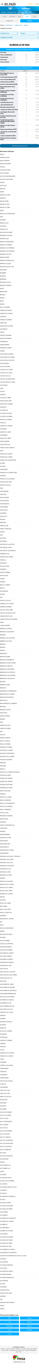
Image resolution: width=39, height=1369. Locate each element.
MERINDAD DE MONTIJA (6, 666)
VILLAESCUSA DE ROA (6, 1177)
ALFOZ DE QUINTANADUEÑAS (7, 176)
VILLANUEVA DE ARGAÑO (6, 1237)
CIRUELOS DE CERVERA (6, 419)
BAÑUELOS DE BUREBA (6, 245)
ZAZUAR (2, 1305)
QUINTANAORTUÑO (5, 844)
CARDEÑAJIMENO (4, 344)
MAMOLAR (2, 644)
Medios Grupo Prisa (19, 1362)
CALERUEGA (3, 316)
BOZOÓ (2, 288)
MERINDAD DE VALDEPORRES (8, 675)
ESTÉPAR (2, 463)
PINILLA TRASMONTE (5, 809)
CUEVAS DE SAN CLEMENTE (7, 447)
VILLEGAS (2, 1283)
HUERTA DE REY (4, 575)
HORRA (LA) (3, 560)
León (9, 1322)
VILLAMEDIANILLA (4, 1227)
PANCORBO (3, 766)
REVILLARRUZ (3, 906)
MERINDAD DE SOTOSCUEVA (7, 672)
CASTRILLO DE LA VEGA (6, 372)
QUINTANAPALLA (4, 847)
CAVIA (1, 388)
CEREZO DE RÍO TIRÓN (6, 401)
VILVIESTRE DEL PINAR (6, 1293)
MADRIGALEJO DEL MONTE (7, 631)
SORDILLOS (3, 1028)
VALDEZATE (3, 1106)
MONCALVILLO (4, 700)
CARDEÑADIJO (4, 341)
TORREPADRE (3, 1074)
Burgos (29, 1318)
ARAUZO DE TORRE (5, 207)
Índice (17, 1351)
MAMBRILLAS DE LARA (6, 641)
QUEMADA (2, 831)
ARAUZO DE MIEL (4, 201)
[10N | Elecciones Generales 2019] (19, 8)
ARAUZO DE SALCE (5, 204)
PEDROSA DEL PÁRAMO (6, 778)
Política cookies (5, 1350)
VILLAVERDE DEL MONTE (6, 1271)
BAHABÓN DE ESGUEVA (6, 235)
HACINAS (2, 532)
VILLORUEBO (3, 1287)
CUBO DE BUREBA (4, 441)
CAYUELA (2, 391)
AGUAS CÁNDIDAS (5, 160)
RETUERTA (3, 900)
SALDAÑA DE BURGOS (6, 947)
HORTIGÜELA (3, 563)
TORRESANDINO (4, 1078)
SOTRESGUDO (3, 1037)
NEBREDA (2, 719)
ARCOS (2, 210)
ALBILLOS (2, 167)
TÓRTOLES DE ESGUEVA (6, 1081)
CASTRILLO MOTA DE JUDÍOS (7, 382)
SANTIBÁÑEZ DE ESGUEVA (7, 1000)
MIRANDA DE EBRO (5, 684)
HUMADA (2, 578)
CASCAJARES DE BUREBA (6, 354)
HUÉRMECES (3, 569)
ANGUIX (2, 192)
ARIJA (1, 216)
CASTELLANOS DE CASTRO (7, 360)
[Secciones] (2, 4)
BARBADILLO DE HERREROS (7, 248)
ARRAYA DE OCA (4, 223)
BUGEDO (2, 298)
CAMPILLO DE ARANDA (6, 319)
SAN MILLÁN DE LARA (5, 965)
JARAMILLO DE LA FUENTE (7, 603)
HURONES (2, 582)
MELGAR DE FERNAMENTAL (7, 660)
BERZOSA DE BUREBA (5, 285)
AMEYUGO (2, 188)
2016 (19, 16)
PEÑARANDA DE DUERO (6, 787)
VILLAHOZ (2, 1199)
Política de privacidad (32, 1348)
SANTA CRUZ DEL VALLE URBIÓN (8, 975)
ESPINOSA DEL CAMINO (6, 457)
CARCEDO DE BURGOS (6, 338)
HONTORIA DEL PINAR (6, 547)
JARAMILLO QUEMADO (6, 606)
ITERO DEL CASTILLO (5, 600)
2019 (4, 16)
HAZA (1, 535)
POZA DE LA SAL (4, 812)
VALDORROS (3, 1109)
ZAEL (1, 1299)
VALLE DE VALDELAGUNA (6, 1143)
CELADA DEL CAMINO (5, 397)
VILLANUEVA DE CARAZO (6, 1240)
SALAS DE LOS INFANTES (6, 943)
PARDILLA (2, 769)
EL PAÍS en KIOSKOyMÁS (30, 1350)
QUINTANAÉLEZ (4, 840)
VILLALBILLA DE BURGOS (6, 1205)
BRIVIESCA (3, 294)
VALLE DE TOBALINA (5, 1137)
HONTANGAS (3, 541)
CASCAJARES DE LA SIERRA (7, 357)
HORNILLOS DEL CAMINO (6, 557)
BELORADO (3, 276)
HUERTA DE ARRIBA (5, 572)
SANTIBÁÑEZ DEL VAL (5, 1003)
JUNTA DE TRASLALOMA (6, 610)
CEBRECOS (3, 394)
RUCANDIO (3, 937)
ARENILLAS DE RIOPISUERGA (7, 213)
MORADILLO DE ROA (5, 709)
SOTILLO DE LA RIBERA (6, 1031)
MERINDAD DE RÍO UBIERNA (7, 669)
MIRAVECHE (3, 688)
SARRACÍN (2, 1015)
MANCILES (2, 647)
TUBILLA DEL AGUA (5, 1090)
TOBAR (2, 1059)
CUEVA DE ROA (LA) (5, 444)
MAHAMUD (3, 635)
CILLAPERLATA (4, 410)
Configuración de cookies (15, 1350)
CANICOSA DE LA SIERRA (6, 326)
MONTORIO (3, 706)
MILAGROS (3, 681)
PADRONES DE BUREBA (6, 747)
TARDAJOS (3, 1046)
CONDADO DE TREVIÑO (6, 426)
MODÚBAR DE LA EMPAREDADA (8, 691)
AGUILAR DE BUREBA (5, 163)
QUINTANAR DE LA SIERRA (7, 850)
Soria (9, 1330)
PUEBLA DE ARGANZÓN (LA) (7, 825)
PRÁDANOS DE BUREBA (6, 815)
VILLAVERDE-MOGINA (5, 1274)
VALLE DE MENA (4, 1124)
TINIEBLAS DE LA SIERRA (6, 1056)
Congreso (9, 21)
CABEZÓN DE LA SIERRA (6, 313)
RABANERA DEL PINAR (6, 875)
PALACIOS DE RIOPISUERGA (7, 753)
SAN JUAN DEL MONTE (6, 956)
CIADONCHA (3, 407)
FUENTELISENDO (4, 500)
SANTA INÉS (3, 981)
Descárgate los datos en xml (19, 146)
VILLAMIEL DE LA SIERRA (6, 1230)
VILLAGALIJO (3, 1193)
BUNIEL (2, 301)
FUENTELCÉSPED (4, 497)
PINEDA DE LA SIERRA (5, 797)
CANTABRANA (3, 329)
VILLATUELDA (3, 1268)
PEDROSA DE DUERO (5, 775)
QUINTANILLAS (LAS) (5, 869)
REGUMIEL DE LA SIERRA (6, 893)
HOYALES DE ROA (4, 566)
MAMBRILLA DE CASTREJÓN (7, 638)
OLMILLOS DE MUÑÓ (5, 728)
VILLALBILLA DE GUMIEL (6, 1209)
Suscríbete (31, 4)
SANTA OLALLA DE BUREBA (7, 996)
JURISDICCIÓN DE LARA (6, 616)
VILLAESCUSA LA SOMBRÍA (7, 1181)
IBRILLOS (2, 588)
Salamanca (10, 1326)
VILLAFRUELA (3, 1190)
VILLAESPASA (3, 1184)
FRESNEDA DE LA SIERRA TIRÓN (8, 472)
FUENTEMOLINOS (4, 504)
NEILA (1, 722)
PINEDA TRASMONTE (5, 800)
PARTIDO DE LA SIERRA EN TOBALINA (10, 772)
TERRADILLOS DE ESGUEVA (7, 1053)
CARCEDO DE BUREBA (5, 335)
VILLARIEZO (3, 1259)
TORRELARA (3, 1071)
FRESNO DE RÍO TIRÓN (6, 482)
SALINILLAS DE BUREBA (6, 950)
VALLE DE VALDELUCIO (6, 1146)
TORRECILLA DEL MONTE (6, 1065)
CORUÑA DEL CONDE (5, 432)
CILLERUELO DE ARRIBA (6, 416)
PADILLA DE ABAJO (5, 741)
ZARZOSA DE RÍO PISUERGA (7, 1302)
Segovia (29, 1326)
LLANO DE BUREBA (5, 625)
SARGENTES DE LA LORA (6, 1012)
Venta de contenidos (10, 1348)
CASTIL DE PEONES (5, 366)
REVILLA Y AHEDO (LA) (6, 912)
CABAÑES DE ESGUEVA (6, 310)
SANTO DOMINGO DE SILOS (7, 1006)
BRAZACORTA (3, 291)
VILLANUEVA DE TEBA (5, 1246)
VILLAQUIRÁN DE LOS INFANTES (8, 1252)
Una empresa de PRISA (19, 1357)
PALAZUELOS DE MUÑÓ (6, 759)
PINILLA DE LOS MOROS (6, 806)
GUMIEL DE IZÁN (4, 525)
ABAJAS (2, 154)
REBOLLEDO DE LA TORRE (7, 884)
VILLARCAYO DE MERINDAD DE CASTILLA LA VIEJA (13, 1255)
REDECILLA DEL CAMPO (6, 890)
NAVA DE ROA (3, 713)
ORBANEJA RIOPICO (5, 738)
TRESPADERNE (4, 1087)
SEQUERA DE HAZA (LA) (6, 1021)
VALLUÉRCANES (4, 1159)
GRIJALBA (2, 519)
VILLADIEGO (3, 1174)
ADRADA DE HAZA (4, 157)
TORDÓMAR (3, 1062)
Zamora (9, 1334)
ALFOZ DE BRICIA (4, 173)
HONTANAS (3, 538)
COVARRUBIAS (4, 435)
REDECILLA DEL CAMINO (6, 887)
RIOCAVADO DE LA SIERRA (7, 918)
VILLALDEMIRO (4, 1212)
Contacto (3, 1348)
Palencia (29, 1322)
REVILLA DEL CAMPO (5, 903)
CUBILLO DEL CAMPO (5, 438)
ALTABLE (2, 182)
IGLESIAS (2, 594)
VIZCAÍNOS (3, 1296)
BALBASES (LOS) (4, 238)
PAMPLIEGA (3, 762)
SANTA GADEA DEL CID (6, 978)
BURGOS (2, 304)
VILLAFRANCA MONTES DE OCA (8, 1187)
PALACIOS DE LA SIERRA (6, 750)
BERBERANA (3, 279)
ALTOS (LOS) (3, 185)
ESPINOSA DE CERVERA (6, 454)
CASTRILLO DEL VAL (5, 376)
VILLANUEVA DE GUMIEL (6, 1243)
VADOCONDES (4, 1099)
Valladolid (29, 1330)
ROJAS (2, 925)
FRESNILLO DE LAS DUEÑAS (7, 479)
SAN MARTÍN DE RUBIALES (7, 962)
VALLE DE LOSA (4, 1118)
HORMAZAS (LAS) (4, 553)
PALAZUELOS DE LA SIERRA (7, 756)
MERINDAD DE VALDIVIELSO (7, 678)
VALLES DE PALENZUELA (6, 1156)
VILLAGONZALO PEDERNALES (7, 1196)
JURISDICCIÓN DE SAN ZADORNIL (9, 619)
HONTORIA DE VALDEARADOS (8, 550)
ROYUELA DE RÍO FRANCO (7, 928)
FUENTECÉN (3, 494)
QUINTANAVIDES (4, 853)
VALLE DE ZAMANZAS (5, 1149)
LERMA (2, 622)
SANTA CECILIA (4, 968)
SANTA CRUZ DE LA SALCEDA (7, 971)
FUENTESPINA (3, 510)
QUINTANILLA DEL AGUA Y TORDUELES (10, 856)
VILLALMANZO (4, 1215)
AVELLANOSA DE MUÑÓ (6, 232)
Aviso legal (23, 1348)
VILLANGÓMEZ (4, 1234)
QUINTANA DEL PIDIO (5, 837)
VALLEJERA (3, 1152)
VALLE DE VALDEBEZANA (6, 1140)
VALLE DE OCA (4, 1127)
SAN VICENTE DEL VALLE (6, 1009)
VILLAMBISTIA (3, 1224)
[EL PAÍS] (10, 4)
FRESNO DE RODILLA (5, 485)
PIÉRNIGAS (3, 794)
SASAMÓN (2, 1018)
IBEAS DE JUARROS (5, 585)
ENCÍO (1, 450)
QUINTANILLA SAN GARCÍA (7, 865)
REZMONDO (3, 915)
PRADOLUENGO (4, 819)
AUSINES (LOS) (4, 229)
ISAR (1, 597)
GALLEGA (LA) (3, 516)
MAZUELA (2, 650)
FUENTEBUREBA (4, 491)
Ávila (9, 1318)
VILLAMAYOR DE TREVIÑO (7, 1221)
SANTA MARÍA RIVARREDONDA (8, 993)
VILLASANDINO (4, 1262)
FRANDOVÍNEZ (4, 469)
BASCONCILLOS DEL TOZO (7, 266)
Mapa (30, 12)
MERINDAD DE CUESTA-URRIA (8, 663)
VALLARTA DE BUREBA (6, 1112)
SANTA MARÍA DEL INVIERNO (7, 987)
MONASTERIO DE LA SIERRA (7, 694)
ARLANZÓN (3, 220)
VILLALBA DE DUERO (5, 1202)
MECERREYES (3, 653)
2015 (27, 16)
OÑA (1, 731)
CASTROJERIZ (3, 385)
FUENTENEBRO (4, 507)
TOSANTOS (3, 1084)
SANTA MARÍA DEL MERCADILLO (8, 990)
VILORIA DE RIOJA (4, 1290)
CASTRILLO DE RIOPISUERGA (7, 379)
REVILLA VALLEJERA (5, 909)
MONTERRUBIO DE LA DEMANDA (8, 703)
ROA (1, 922)
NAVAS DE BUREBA (5, 716)
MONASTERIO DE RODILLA (7, 697)
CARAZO (2, 332)
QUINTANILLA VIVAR (5, 872)
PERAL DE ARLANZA (5, 791)
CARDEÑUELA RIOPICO (6, 348)
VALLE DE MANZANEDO (6, 1121)
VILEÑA (2, 1171)
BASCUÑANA (3, 270)
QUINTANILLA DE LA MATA (7, 859)
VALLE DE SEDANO (5, 1134)
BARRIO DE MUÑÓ (4, 257)
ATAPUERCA (3, 226)
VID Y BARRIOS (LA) (5, 1168)
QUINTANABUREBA (5, 834)
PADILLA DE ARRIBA (5, 744)
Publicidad (18, 1348)
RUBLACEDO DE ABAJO (6, 934)
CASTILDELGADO (4, 363)
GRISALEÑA (3, 522)
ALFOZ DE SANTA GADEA (6, 179)
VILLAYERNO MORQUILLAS (7, 1277)
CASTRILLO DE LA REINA (6, 369)
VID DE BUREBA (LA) (5, 1165)
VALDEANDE (3, 1103)
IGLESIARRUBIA (4, 591)
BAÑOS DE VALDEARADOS (7, 241)
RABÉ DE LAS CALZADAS (6, 881)
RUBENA (2, 931)
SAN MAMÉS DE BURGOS (6, 959)
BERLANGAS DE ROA (5, 282)
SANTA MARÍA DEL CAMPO (7, 984)
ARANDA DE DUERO (5, 195)
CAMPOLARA (3, 323)
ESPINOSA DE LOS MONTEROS (8, 460)
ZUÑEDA (2, 1308)
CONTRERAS (3, 429)
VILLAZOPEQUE (4, 1280)
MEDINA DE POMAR (5, 656)
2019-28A (12, 16)
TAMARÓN (2, 1043)
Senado (29, 21)
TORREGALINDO (4, 1068)
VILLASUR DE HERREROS (6, 1265)
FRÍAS (1, 488)
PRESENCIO (3, 822)
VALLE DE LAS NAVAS (5, 1115)
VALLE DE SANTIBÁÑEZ (6, 1131)
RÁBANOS (2, 878)
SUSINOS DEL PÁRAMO (6, 1040)
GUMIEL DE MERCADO (5, 528)
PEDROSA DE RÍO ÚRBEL (6, 784)
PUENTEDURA (3, 828)
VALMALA (2, 1162)
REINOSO (2, 897)
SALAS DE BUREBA (5, 940)
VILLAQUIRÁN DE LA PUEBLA (7, 1249)
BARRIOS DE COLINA (5, 263)
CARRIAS (2, 351)
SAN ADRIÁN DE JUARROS (7, 953)
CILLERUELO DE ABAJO (6, 413)
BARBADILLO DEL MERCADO (7, 251)
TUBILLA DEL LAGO (5, 1093)
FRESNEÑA (3, 475)
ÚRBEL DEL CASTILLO (5, 1096)
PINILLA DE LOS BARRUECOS (7, 803)
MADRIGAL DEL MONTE (6, 628)
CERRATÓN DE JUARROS (6, 404)
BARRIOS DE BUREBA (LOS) (7, 260)
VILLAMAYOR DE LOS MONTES (8, 1218)
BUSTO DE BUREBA (5, 307)
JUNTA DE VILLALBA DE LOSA (7, 613)
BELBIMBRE (3, 273)
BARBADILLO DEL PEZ (5, 254)
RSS (20, 1351)
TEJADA (2, 1049)
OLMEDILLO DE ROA (5, 725)
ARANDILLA (3, 198)
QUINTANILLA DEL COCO (6, 862)
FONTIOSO (3, 466)
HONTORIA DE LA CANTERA (7, 544)
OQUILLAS (2, 734)
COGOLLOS (3, 422)
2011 (34, 16)
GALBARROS (3, 513)
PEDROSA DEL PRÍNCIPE (6, 781)
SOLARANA (3, 1025)
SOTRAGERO (3, 1034)
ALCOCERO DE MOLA (5, 170)
